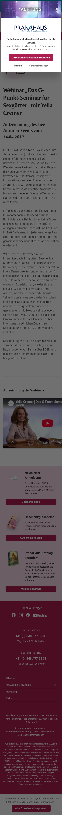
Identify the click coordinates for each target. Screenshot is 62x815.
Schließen (18, 66)
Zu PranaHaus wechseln (31, 57)
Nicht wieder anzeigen (38, 66)
